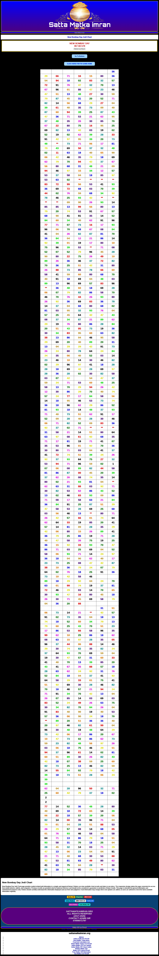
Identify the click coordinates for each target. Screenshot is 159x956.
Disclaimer (70, 929)
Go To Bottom (79, 56)
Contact (87, 929)
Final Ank (79, 897)
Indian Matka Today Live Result (81, 943)
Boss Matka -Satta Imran (81, 940)
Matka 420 (71, 897)
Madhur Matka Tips (81, 948)
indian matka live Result (81, 939)
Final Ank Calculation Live (81, 942)
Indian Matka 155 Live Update (81, 945)
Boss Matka (73, 904)
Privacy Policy (79, 929)
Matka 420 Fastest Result (81, 950)
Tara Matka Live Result (81, 953)
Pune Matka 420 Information (81, 952)
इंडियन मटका (88, 897)
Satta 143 (90, 901)
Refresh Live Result (79, 49)
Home (64, 929)
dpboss (81, 937)
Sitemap (94, 929)
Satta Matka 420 (84, 904)
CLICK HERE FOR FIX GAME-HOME (79, 64)
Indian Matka (70, 901)
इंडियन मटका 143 (80, 901)
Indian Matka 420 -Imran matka (81, 947)
